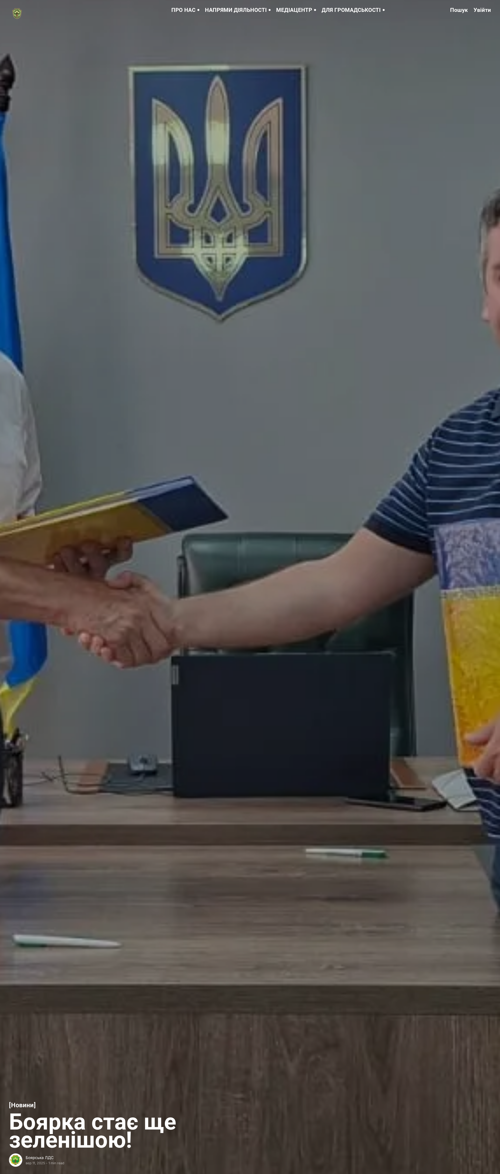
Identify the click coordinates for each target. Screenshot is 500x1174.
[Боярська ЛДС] (15, 1160)
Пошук (459, 10)
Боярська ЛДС (40, 1157)
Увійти (482, 10)
